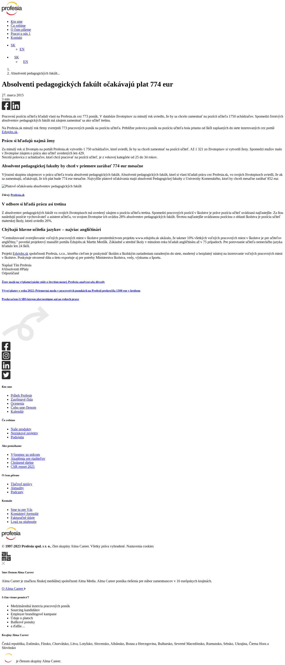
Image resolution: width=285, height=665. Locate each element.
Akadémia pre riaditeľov (28, 458)
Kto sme (16, 21)
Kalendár (17, 411)
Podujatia (17, 437)
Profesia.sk (17, 195)
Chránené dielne (22, 462)
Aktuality (17, 488)
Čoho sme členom (23, 407)
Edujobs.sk (9, 132)
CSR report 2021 (23, 466)
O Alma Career (13, 588)
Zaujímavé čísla (22, 399)
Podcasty (17, 492)
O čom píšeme (21, 29)
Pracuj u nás (21, 33)
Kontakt (16, 37)
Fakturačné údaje (23, 518)
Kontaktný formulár (25, 514)
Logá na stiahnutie (24, 522)
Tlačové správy (21, 484)
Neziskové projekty (24, 433)
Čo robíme (18, 25)
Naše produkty (21, 429)
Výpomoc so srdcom (25, 454)
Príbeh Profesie (21, 395)
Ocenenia (17, 403)
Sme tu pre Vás (21, 510)
